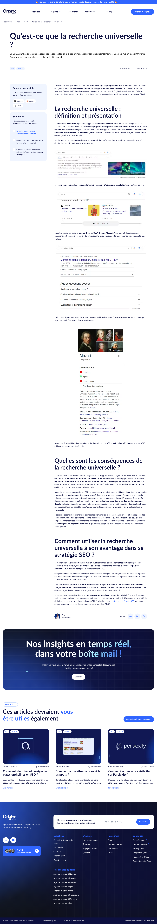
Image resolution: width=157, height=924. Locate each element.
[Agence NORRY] (150, 920)
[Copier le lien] (130, 616)
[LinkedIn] (6, 840)
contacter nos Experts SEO (122, 601)
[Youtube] (13, 840)
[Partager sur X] (144, 616)
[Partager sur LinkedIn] (137, 616)
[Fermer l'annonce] (153, 1)
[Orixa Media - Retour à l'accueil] (9, 11)
